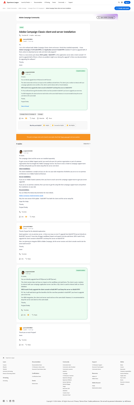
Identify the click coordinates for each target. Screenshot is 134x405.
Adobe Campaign (22, 8)
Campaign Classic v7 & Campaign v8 (36, 8)
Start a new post (65, 137)
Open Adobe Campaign (107, 17)
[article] (52, 184)
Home (4, 8)
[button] (122, 8)
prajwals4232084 (30, 72)
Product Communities (12, 8)
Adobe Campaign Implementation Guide (31, 195)
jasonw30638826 (28, 39)
